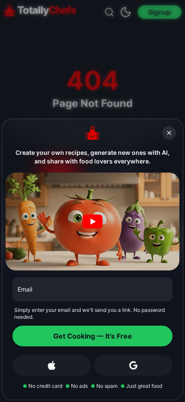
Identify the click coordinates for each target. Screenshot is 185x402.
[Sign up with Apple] (51, 365)
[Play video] (92, 221)
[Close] (169, 133)
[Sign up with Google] (133, 365)
